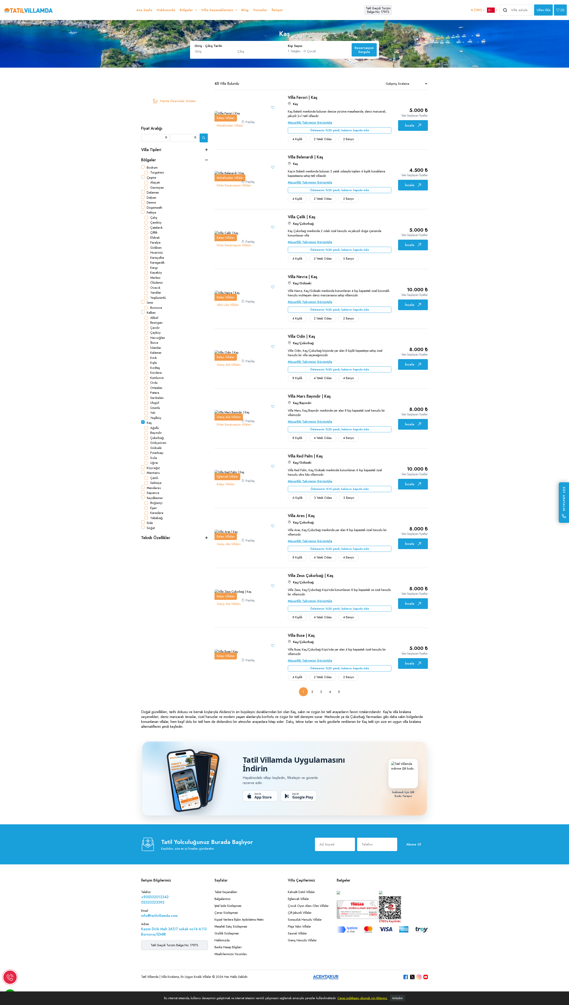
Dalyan (151, 197)
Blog (244, 10)
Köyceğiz (153, 467)
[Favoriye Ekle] (273, 107)
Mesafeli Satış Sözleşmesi (230, 926)
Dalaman (153, 192)
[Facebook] (405, 977)
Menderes (154, 487)
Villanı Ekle (543, 10)
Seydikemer (155, 497)
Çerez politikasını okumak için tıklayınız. (362, 998)
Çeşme (151, 177)
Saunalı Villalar (297, 933)
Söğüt (151, 528)
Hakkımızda (166, 10)
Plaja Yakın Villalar (299, 926)
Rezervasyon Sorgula (364, 49)
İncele (409, 125)
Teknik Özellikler (155, 538)
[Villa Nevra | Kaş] (227, 292)
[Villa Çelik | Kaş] (226, 233)
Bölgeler (148, 160)
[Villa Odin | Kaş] (226, 352)
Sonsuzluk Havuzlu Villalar (305, 919)
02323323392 (152, 902)
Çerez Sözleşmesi (226, 912)
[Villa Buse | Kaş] (226, 651)
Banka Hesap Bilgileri (228, 947)
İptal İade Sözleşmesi (227, 906)
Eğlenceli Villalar (298, 899)
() (562, 10)
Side (150, 522)
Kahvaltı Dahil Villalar (301, 892)
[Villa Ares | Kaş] (226, 531)
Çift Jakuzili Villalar (300, 912)
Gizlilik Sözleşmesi (226, 933)
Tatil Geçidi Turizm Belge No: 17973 (378, 10)
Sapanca (153, 492)
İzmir (150, 302)
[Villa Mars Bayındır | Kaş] (231, 412)
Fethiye (151, 212)
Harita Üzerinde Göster (178, 101)
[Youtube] (425, 977)
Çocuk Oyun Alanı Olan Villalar (308, 906)
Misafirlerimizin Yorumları (230, 954)
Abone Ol (413, 844)
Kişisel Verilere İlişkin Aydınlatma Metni (239, 919)
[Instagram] (419, 977)
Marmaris (153, 472)
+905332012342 (155, 897)
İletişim (277, 10)
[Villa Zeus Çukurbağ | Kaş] (232, 591)
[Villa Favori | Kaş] (227, 113)
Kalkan (151, 312)
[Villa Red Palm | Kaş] (229, 471)
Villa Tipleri (151, 150)
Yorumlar (260, 10)
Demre (151, 202)
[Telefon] (10, 977)
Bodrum (152, 167)
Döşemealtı (154, 207)
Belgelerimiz (222, 899)
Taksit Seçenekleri (225, 892)
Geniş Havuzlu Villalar (302, 940)
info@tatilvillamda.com (159, 915)
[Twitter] (412, 977)
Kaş (149, 422)
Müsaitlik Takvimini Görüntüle (310, 122)
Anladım (397, 998)
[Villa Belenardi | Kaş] (229, 173)
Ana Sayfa (144, 10)
